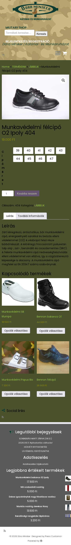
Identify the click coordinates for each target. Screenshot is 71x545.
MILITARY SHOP (16, 28)
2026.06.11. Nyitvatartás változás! (35, 442)
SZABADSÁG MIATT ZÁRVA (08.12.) (35, 438)
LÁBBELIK (34, 67)
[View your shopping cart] (65, 52)
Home (5, 67)
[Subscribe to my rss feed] (3, 55)
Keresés (41, 34)
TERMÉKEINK (19, 67)
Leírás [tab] (9, 216)
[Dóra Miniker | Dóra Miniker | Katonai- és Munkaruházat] (35, 11)
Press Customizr (53, 536)
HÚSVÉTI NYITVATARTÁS (35, 446)
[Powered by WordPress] (41, 540)
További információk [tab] (31, 216)
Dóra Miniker (24, 536)
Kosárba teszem (27, 193)
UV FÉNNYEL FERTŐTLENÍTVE (35, 451)
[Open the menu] (58, 53)
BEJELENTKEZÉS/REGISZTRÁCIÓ (27, 41)
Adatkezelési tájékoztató (35, 464)
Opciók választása (15, 330)
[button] (63, 80)
